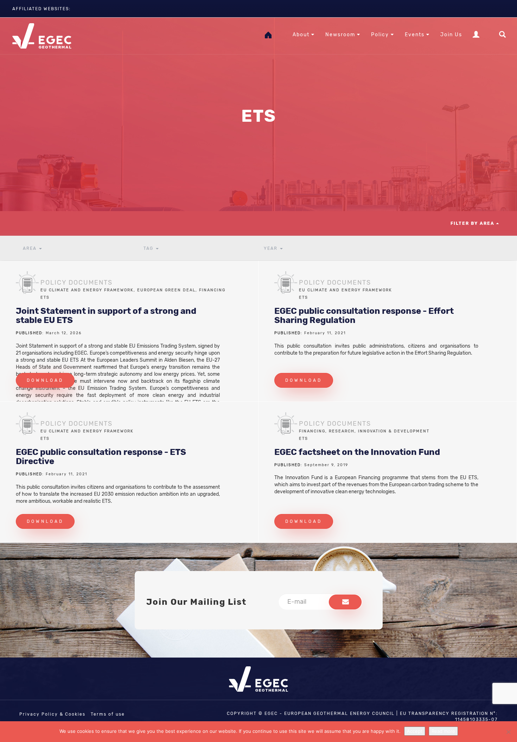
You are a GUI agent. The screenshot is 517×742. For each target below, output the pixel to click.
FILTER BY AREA (473, 223)
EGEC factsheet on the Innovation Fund (357, 452)
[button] (345, 602)
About (302, 35)
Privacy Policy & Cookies (52, 714)
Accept (414, 731)
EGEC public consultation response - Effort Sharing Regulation (364, 315)
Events (415, 35)
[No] (508, 731)
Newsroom (341, 35)
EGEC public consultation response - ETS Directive (101, 456)
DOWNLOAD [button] (45, 380)
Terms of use (108, 714)
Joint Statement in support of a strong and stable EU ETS (106, 315)
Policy (381, 35)
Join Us (451, 35)
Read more (443, 731)
